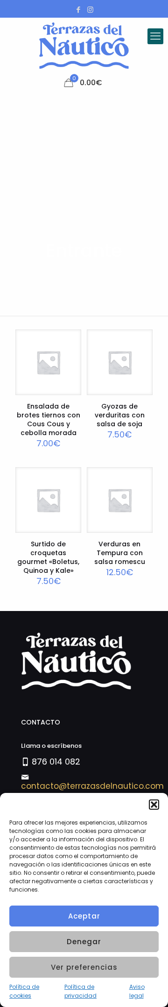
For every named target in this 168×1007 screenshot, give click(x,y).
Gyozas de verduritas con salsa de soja (120, 415)
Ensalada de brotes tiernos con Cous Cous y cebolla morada (48, 419)
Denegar (84, 942)
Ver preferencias (84, 967)
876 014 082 (56, 761)
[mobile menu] (155, 36)
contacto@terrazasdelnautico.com (92, 786)
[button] (154, 804)
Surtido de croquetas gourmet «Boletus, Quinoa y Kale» (48, 557)
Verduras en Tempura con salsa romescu (119, 552)
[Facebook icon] (78, 9)
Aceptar (84, 916)
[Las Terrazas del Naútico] (84, 45)
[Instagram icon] (90, 9)
